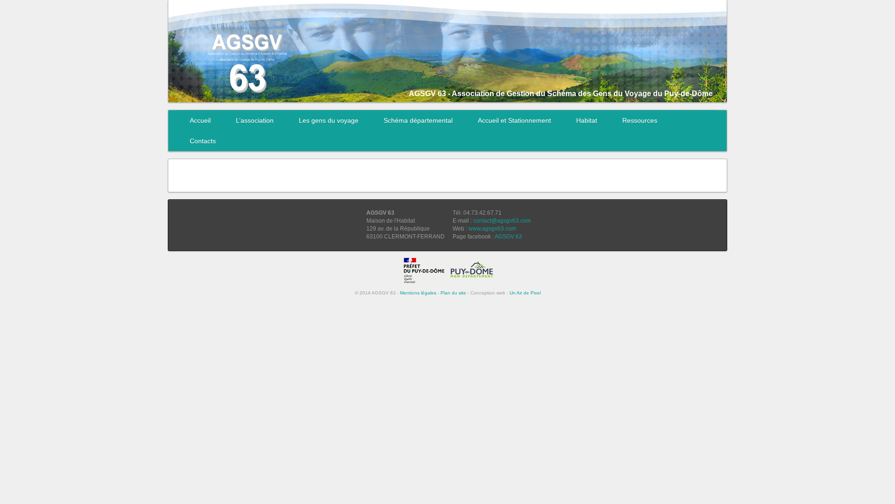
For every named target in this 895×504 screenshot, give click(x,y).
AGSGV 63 (508, 236)
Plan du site (453, 292)
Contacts (203, 141)
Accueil (200, 120)
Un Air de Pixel (525, 292)
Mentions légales (418, 292)
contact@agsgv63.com (502, 220)
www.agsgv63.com (492, 228)
